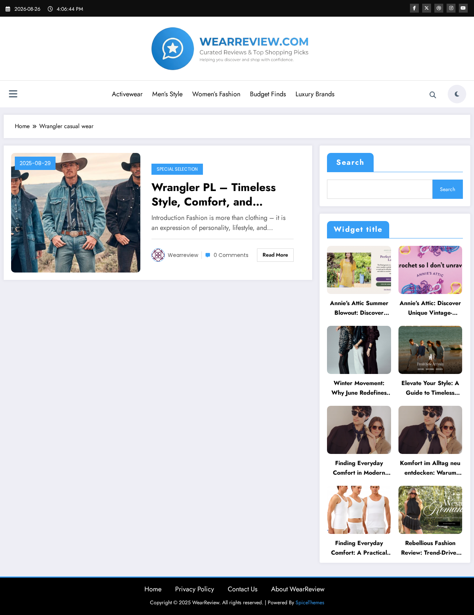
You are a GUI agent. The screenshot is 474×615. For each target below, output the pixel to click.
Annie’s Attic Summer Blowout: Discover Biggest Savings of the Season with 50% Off (359, 308)
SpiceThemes (310, 602)
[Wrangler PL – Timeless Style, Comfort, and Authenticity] (75, 212)
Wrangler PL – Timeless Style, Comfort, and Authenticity (213, 194)
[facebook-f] (414, 8)
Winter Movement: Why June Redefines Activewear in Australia (359, 388)
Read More (275, 254)
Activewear (127, 94)
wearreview (183, 255)
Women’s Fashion (216, 94)
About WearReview (297, 589)
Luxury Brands (315, 94)
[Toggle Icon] (13, 94)
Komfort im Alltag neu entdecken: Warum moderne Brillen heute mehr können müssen (430, 468)
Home (152, 589)
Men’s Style (167, 94)
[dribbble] (438, 8)
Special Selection (177, 169)
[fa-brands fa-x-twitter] (426, 8)
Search (350, 162)
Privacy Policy (194, 589)
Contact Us (242, 589)
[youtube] (463, 8)
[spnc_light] (457, 94)
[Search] (433, 95)
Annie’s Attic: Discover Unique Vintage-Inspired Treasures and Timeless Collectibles (430, 308)
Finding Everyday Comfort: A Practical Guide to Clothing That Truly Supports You (359, 548)
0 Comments (231, 255)
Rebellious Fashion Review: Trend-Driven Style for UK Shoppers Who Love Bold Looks (430, 548)
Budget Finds (268, 94)
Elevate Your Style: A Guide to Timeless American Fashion (430, 388)
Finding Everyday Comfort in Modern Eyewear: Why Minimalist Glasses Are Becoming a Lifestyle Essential (359, 468)
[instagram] (451, 8)
